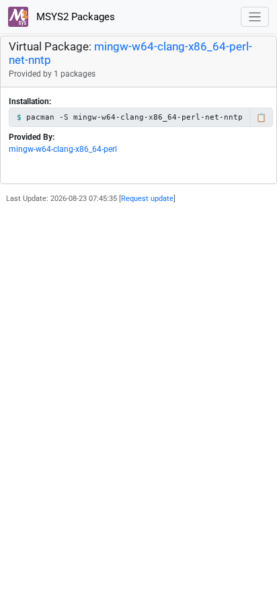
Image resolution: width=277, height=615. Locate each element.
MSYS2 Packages (74, 17)
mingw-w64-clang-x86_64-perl (63, 149)
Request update (147, 198)
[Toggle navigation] (255, 17)
